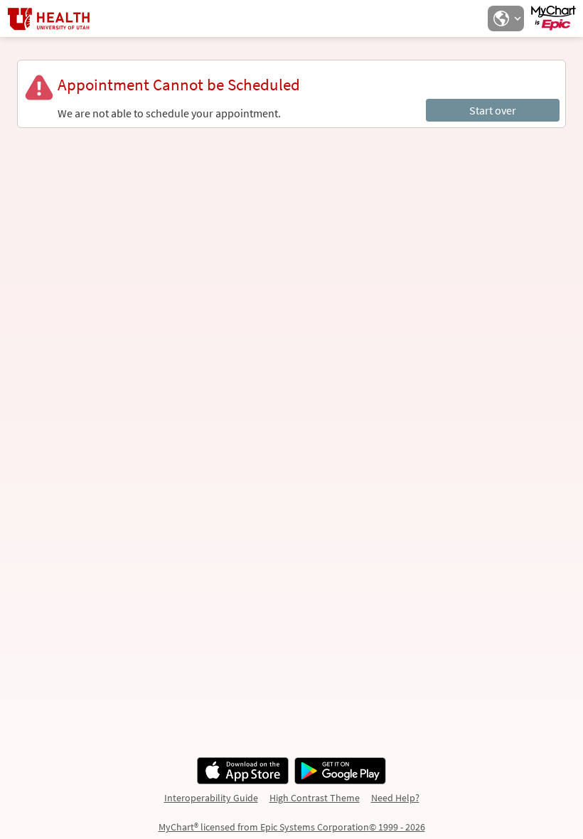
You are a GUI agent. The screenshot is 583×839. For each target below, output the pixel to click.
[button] (505, 18)
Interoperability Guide (211, 797)
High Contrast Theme (314, 797)
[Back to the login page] (49, 18)
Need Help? (395, 797)
